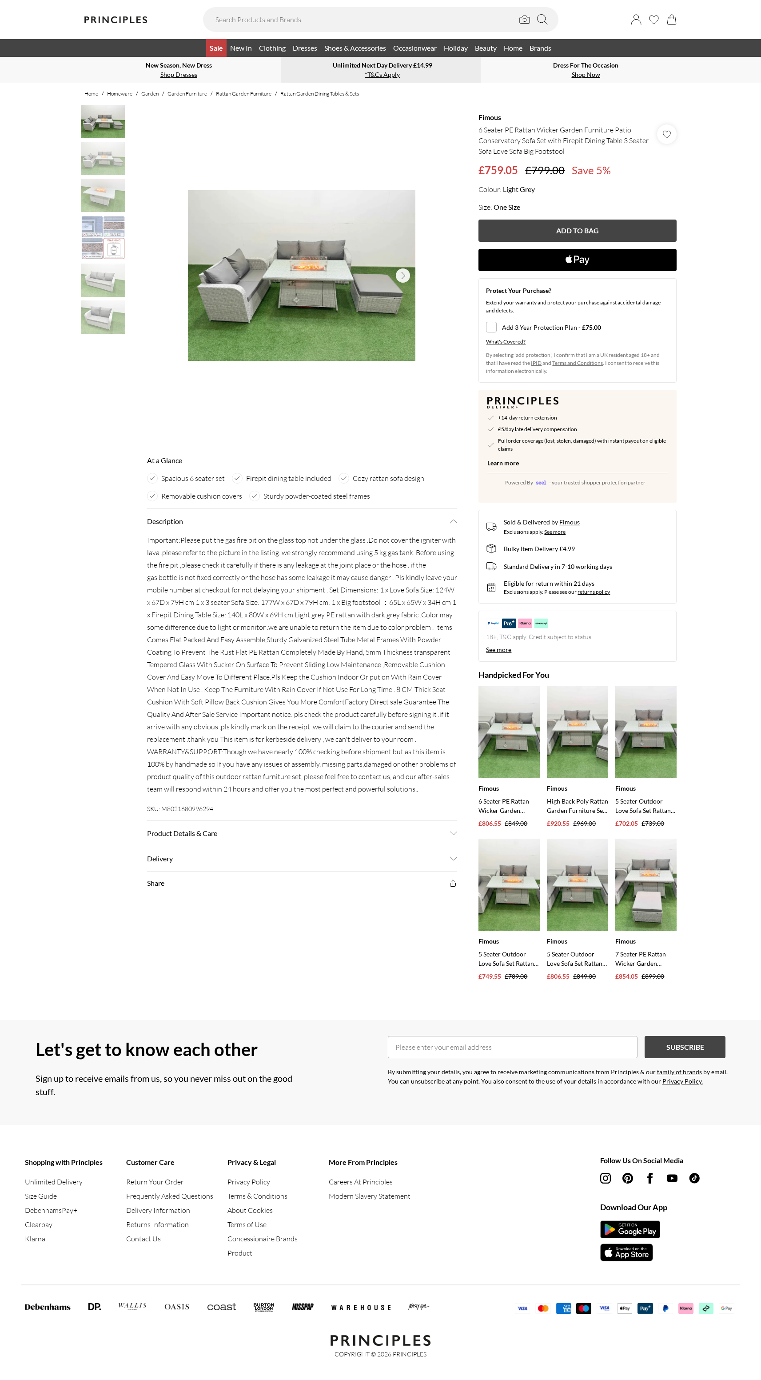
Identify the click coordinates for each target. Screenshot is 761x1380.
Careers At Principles (361, 1181)
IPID (536, 363)
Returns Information (157, 1224)
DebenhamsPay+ (51, 1210)
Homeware (119, 93)
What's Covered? (506, 341)
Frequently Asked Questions (169, 1196)
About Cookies (250, 1210)
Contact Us (143, 1238)
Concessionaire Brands (262, 1238)
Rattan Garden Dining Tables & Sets (319, 93)
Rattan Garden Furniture (243, 93)
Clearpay (38, 1224)
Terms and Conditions (577, 363)
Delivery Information (158, 1210)
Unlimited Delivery (54, 1181)
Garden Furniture (187, 93)
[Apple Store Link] (630, 1252)
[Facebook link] (650, 1178)
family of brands (679, 1072)
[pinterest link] (627, 1178)
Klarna (35, 1238)
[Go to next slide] (403, 275)
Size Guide (41, 1196)
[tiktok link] (694, 1178)
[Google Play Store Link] (630, 1229)
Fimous (489, 117)
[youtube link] (672, 1178)
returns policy (594, 591)
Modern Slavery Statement (369, 1196)
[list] (301, 275)
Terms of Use (247, 1224)
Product (239, 1252)
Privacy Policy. (682, 1081)
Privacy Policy (248, 1181)
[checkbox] (577, 327)
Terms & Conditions (257, 1196)
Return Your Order (154, 1181)
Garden (150, 93)
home (91, 93)
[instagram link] (605, 1178)
